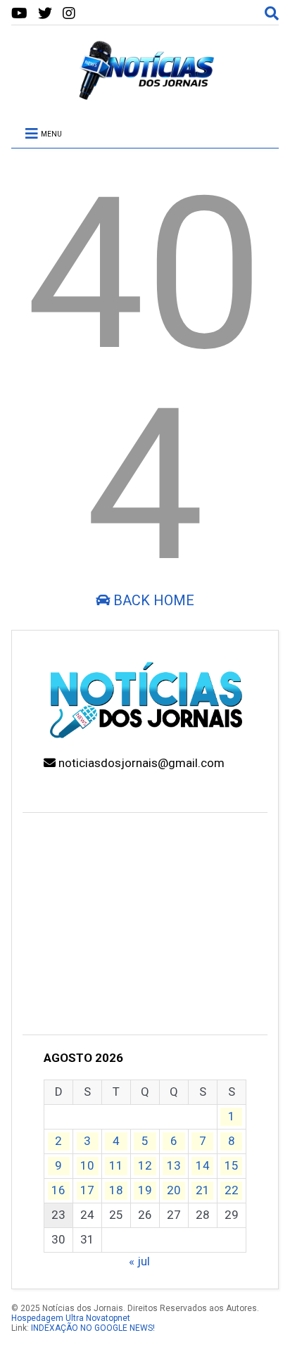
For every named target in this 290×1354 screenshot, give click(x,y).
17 (87, 1190)
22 (232, 1190)
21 (203, 1190)
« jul (139, 1261)
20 (174, 1190)
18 (116, 1190)
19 (145, 1190)
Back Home (152, 600)
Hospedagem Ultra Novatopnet (70, 1318)
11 (116, 1165)
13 (174, 1165)
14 (203, 1165)
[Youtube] (19, 13)
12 (145, 1165)
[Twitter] (45, 13)
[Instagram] (69, 13)
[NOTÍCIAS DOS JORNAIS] (145, 95)
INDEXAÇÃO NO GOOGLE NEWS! (93, 1328)
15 (232, 1165)
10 (87, 1165)
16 (58, 1190)
